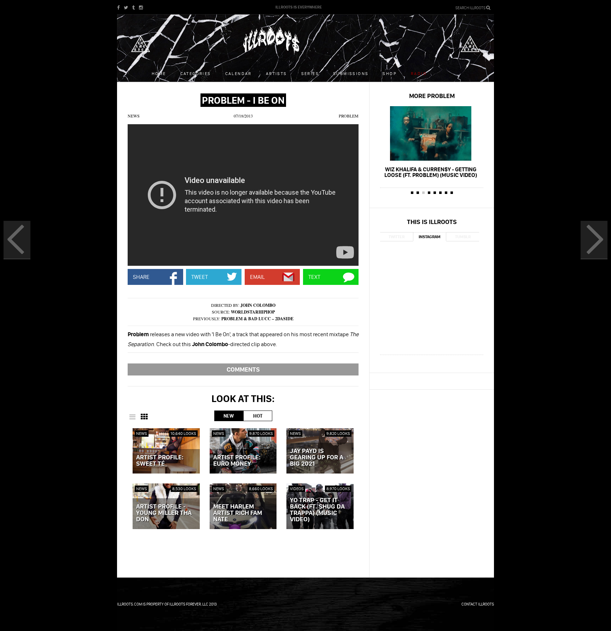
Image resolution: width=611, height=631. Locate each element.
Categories (195, 73)
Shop (390, 73)
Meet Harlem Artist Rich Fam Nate (237, 513)
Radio (419, 73)
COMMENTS (243, 369)
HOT (257, 416)
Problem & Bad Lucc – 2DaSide (257, 319)
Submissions (350, 73)
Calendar (238, 73)
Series (310, 73)
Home (159, 73)
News (134, 116)
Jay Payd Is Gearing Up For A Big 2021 (316, 457)
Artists (276, 73)
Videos (297, 488)
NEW (228, 416)
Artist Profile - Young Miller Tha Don (164, 513)
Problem (349, 116)
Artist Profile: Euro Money (237, 460)
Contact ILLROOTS (477, 604)
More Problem (432, 96)
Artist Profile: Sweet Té (160, 460)
